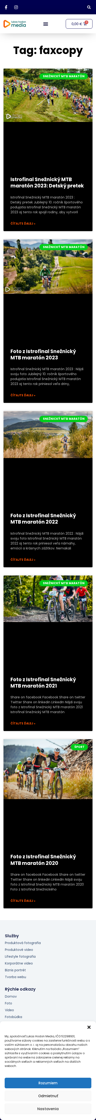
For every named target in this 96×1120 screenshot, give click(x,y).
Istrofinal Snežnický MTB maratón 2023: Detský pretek (47, 182)
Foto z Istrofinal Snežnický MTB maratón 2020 (43, 859)
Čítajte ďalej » (22, 224)
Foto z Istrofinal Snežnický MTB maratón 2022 (43, 518)
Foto (8, 1003)
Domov (11, 996)
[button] (89, 1027)
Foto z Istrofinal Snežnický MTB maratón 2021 (43, 682)
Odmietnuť (48, 1095)
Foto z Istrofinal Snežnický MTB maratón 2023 (43, 354)
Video (9, 1010)
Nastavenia (48, 1108)
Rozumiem (48, 1083)
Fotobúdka (13, 1017)
